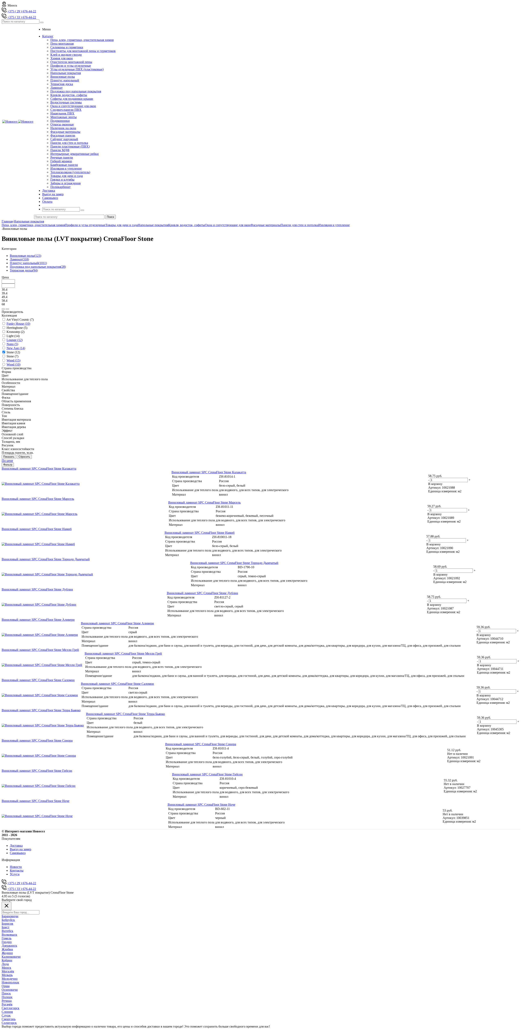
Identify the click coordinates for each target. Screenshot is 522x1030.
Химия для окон (61, 58)
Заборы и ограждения (65, 183)
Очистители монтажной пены (71, 62)
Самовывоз (17, 853)
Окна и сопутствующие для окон (73, 106)
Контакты (16, 870)
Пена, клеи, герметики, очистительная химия (82, 40)
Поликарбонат (60, 187)
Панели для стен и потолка (69, 143)
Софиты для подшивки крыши (71, 98)
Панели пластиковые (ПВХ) (70, 146)
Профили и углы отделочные (70, 65)
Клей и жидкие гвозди (66, 54)
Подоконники (60, 120)
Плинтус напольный (64, 80)
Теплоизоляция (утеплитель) (70, 172)
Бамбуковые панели (64, 165)
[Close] (6, 906)
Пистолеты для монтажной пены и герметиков (83, 51)
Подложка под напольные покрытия (75, 91)
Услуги (15, 874)
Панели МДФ (60, 150)
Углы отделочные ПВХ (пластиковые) (77, 69)
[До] (7, 309)
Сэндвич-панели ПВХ (66, 109)
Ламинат (56, 87)
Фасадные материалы (65, 131)
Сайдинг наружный (64, 139)
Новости (16, 867)
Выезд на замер (20, 849)
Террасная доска (61, 84)
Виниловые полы (62, 76)
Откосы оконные (62, 124)
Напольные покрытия (65, 73)
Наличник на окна (63, 128)
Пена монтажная (62, 43)
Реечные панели (61, 157)
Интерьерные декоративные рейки (74, 154)
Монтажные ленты (63, 117)
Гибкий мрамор (61, 161)
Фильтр (7, 464)
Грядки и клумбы (62, 179)
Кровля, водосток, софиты (68, 95)
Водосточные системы (66, 102)
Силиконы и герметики (66, 47)
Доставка (16, 845)
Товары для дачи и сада (66, 176)
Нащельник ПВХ (62, 113)
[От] (3, 309)
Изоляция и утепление (66, 168)
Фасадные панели (62, 135)
